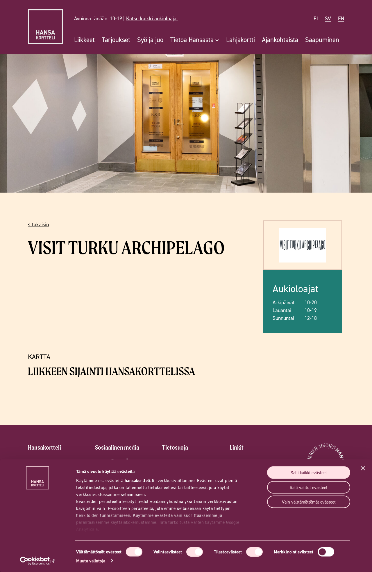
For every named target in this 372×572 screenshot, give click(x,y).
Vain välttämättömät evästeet (309, 502)
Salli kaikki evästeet (309, 472)
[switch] (194, 551)
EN (341, 18)
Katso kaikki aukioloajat (152, 18)
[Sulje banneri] (363, 468)
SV (328, 18)
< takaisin (38, 224)
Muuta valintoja (90, 560)
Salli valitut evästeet (309, 487)
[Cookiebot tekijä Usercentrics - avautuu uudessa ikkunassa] (37, 560)
